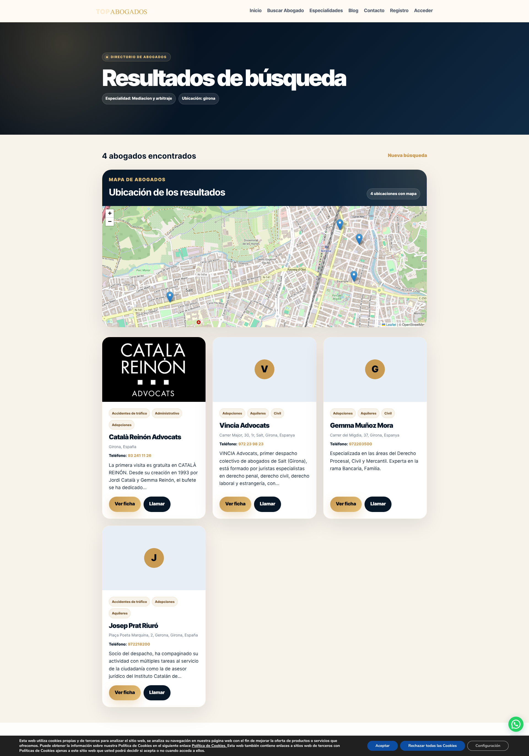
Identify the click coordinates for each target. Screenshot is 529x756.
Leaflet (390, 324)
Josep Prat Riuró (133, 626)
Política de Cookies (208, 745)
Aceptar (383, 745)
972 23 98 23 (250, 444)
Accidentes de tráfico (129, 413)
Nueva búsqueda (407, 155)
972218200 (139, 644)
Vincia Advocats (244, 425)
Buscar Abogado (285, 10)
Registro (399, 10)
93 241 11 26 (139, 455)
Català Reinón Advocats (145, 437)
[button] (359, 239)
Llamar (157, 504)
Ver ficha (125, 504)
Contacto (374, 10)
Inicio (255, 10)
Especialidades (326, 10)
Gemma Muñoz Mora (361, 425)
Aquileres (258, 413)
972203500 (360, 444)
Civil (277, 413)
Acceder (423, 10)
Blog (353, 10)
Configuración (488, 745)
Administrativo (167, 413)
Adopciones (121, 425)
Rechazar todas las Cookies (432, 745)
